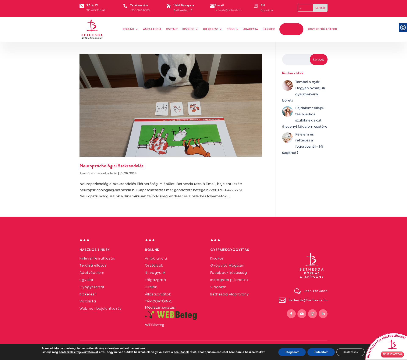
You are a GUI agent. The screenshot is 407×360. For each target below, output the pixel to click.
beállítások (181, 352)
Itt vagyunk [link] (155, 272)
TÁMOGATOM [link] (291, 29)
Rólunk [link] (128, 29)
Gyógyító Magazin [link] (227, 265)
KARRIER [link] (269, 29)
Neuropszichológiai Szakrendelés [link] (111, 165)
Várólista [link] (87, 301)
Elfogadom (292, 352)
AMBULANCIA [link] (152, 29)
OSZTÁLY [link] (172, 29)
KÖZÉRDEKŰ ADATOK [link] (322, 29)
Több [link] (230, 29)
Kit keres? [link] (210, 29)
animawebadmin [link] (104, 173)
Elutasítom (321, 352)
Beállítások (350, 352)
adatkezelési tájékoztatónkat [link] (78, 352)
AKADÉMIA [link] (250, 29)
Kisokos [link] (188, 29)
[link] (92, 29)
